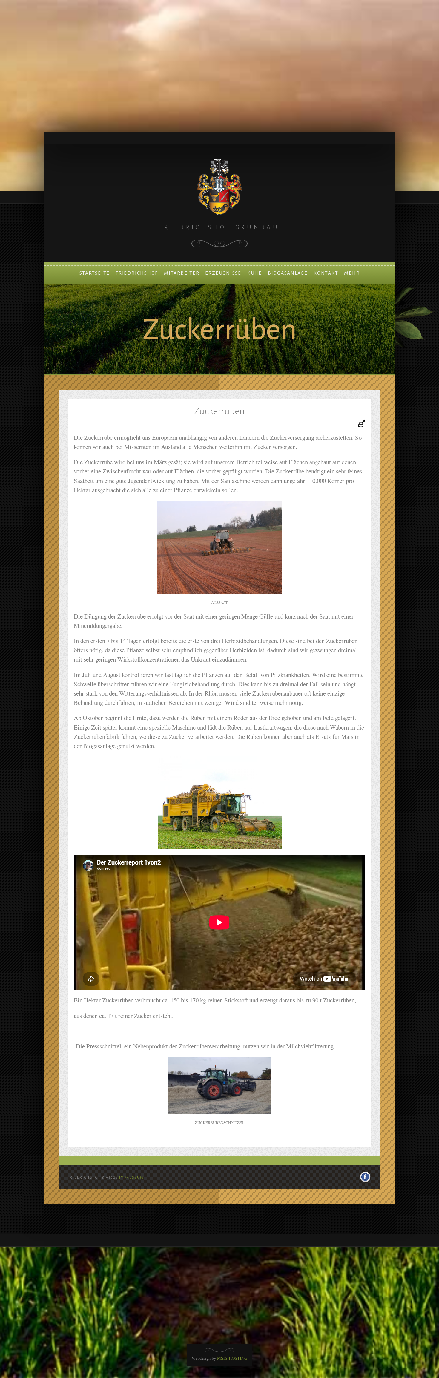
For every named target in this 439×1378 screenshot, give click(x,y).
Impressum (131, 1177)
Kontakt (326, 273)
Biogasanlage (288, 273)
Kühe (254, 273)
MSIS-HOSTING (232, 1358)
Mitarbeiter (181, 273)
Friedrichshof (137, 273)
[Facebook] (365, 1177)
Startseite (94, 273)
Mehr (352, 273)
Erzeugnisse (223, 273)
